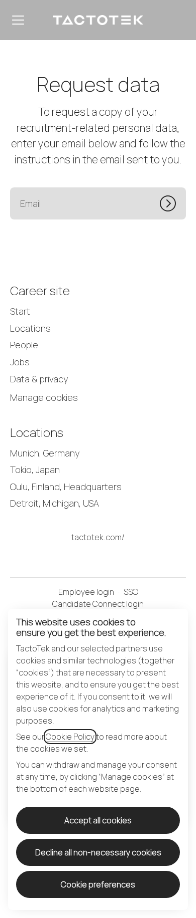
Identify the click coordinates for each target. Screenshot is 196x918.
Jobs (20, 362)
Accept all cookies (98, 820)
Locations (30, 328)
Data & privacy (39, 379)
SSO (131, 591)
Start (20, 311)
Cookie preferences (98, 884)
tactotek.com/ (98, 537)
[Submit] (173, 203)
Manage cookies (44, 397)
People (24, 345)
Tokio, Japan (35, 470)
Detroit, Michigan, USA (54, 503)
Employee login (86, 591)
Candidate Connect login (98, 603)
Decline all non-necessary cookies (98, 852)
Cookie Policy (70, 736)
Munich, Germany (44, 453)
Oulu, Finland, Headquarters (66, 487)
